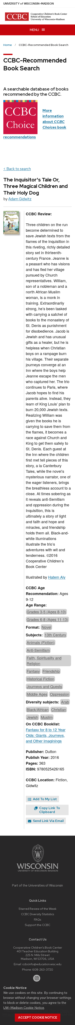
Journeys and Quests (44, 686)
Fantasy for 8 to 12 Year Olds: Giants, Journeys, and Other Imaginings (45, 735)
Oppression (59, 694)
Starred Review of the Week (37, 909)
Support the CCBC (37, 925)
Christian (58, 709)
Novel (46, 627)
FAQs (37, 919)
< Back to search (17, 168)
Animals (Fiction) (41, 642)
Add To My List (44, 799)
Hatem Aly (56, 577)
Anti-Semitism (38, 650)
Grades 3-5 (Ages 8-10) (46, 611)
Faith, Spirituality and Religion (44, 660)
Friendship (51, 671)
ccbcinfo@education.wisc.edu (41, 964)
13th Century (55, 634)
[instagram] (36, 978)
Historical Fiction (40, 678)
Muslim (47, 717)
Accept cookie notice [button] (37, 1017)
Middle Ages (37, 694)
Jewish (32, 717)
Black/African (38, 709)
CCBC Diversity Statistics (37, 914)
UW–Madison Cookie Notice (23, 1007)
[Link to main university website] (37, 872)
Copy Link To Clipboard (49, 810)
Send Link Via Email (48, 821)
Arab (65, 701)
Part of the (37, 885)
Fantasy (33, 671)
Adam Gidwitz (19, 198)
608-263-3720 (42, 969)
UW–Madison (28, 3)
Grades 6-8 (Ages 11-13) (47, 619)
